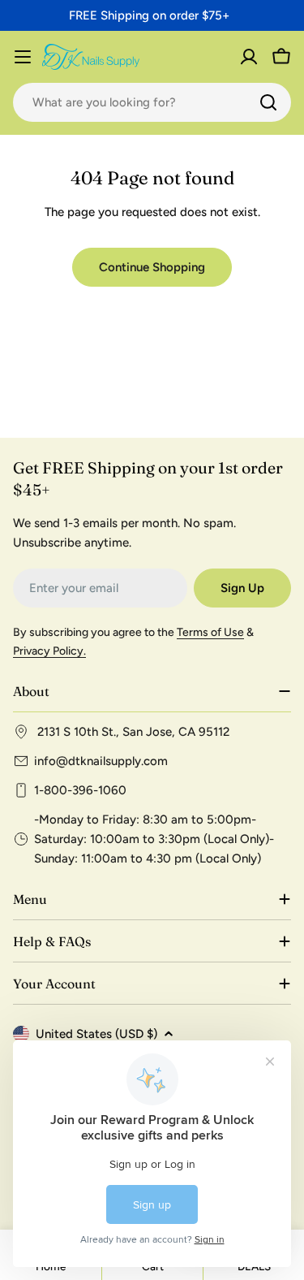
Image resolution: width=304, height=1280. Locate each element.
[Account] (249, 57)
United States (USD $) (96, 1034)
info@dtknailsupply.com (101, 761)
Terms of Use (210, 632)
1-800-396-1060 (80, 790)
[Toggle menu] (22, 57)
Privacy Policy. (49, 651)
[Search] (268, 102)
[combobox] (152, 102)
